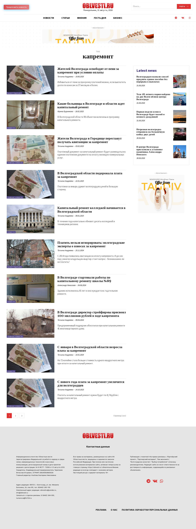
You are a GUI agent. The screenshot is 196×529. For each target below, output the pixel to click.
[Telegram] (176, 18)
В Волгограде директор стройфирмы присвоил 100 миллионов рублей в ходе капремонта (91, 314)
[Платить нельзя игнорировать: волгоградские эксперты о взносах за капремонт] (30, 253)
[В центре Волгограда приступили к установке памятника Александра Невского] (179, 151)
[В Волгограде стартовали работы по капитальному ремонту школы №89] (30, 288)
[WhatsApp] (189, 18)
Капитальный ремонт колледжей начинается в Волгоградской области (91, 210)
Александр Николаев (66, 285)
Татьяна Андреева (65, 76)
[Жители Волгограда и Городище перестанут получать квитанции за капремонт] (30, 149)
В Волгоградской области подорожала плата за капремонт (89, 175)
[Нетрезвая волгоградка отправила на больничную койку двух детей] (179, 134)
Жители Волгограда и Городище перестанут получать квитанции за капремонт (89, 140)
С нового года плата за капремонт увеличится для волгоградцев (90, 384)
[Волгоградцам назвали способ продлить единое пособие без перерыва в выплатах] (179, 81)
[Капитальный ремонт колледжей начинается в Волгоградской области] (30, 219)
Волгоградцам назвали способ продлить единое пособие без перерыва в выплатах (152, 79)
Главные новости (15, 163)
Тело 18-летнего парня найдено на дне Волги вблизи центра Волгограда (153, 97)
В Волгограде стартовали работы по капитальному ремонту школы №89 (84, 279)
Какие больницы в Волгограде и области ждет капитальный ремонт (91, 105)
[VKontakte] (182, 18)
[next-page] (21, 415)
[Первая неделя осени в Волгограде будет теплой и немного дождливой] (179, 116)
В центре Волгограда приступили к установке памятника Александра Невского (149, 150)
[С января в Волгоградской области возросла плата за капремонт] (30, 358)
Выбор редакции (14, 93)
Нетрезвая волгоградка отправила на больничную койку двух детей (150, 132)
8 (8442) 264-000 (47, 495)
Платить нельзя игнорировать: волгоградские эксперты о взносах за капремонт (91, 244)
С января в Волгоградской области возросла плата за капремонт (89, 349)
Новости (11, 128)
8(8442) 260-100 (44, 487)
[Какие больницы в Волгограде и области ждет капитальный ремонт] (30, 114)
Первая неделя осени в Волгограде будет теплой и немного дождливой (150, 114)
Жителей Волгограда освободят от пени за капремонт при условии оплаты (88, 70)
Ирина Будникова (65, 111)
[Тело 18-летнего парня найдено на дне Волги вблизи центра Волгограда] (179, 99)
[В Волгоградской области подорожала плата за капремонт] (30, 184)
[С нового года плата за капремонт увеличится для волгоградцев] (30, 393)
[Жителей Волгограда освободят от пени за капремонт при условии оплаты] (30, 80)
